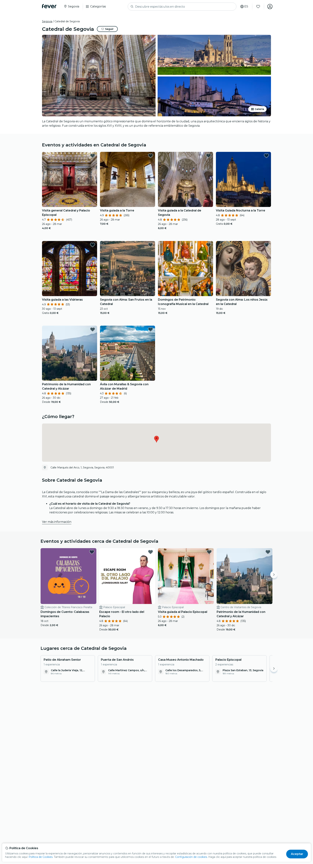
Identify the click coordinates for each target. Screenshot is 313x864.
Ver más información (56, 522)
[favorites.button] (92, 155)
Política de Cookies (41, 857)
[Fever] (49, 6)
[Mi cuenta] (269, 6)
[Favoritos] (258, 6)
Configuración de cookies (191, 857)
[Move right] (273, 574)
